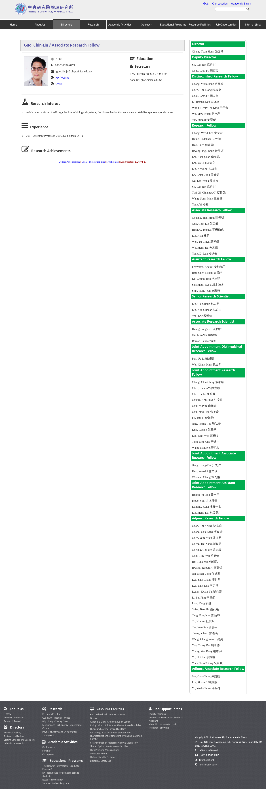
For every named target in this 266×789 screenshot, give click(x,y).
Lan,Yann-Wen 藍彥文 (205, 435)
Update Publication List (93, 161)
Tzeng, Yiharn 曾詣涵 (205, 633)
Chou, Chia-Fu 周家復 (205, 70)
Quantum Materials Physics (56, 718)
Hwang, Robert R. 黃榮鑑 (207, 567)
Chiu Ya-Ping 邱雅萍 (204, 405)
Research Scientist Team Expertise (107, 714)
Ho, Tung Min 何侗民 (205, 561)
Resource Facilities (200, 24)
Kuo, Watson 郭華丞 (204, 429)
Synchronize (112, 161)
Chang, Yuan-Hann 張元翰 (207, 51)
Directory (66, 24)
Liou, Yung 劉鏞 (201, 603)
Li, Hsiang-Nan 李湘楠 (205, 101)
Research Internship (52, 779)
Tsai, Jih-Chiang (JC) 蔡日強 (209, 192)
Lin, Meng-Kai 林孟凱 (205, 512)
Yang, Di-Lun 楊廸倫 (204, 253)
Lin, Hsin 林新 (200, 235)
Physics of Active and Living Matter (59, 732)
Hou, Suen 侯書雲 (203, 144)
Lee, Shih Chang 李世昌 (206, 579)
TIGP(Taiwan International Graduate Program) (60, 768)
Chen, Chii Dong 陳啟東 (206, 89)
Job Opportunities (226, 24)
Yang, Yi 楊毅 (200, 204)
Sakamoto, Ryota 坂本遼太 (208, 284)
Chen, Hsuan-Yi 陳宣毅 (206, 388)
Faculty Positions (157, 714)
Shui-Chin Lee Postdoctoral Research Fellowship (162, 726)
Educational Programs (173, 24)
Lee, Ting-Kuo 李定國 (205, 585)
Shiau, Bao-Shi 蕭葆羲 (205, 609)
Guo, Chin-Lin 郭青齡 (205, 223)
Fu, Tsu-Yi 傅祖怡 (203, 417)
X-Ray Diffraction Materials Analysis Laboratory (114, 743)
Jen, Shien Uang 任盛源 (206, 573)
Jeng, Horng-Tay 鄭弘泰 (206, 423)
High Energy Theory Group (55, 721)
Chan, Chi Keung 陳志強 (207, 525)
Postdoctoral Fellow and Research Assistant (166, 719)
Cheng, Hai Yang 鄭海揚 (206, 543)
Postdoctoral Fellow (14, 736)
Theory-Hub (48, 735)
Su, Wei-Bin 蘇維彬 (204, 64)
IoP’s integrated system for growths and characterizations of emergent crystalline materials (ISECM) (116, 736)
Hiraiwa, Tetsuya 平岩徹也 (208, 229)
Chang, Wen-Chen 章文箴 (207, 133)
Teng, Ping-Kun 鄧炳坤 (206, 615)
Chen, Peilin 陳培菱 (204, 394)
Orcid (59, 83)
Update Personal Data (69, 161)
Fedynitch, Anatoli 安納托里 (208, 266)
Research (93, 24)
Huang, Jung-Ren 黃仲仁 (207, 329)
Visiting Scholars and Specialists (19, 740)
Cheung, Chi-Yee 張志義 (206, 549)
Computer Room (98, 753)
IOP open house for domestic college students (60, 775)
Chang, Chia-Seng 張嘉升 (207, 531)
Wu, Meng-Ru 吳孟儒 (205, 247)
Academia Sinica (241, 3)
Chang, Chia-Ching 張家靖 (208, 382)
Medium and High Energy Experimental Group (62, 727)
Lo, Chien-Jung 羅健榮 (205, 174)
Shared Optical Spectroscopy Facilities (109, 746)
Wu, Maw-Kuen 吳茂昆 (206, 113)
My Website (62, 77)
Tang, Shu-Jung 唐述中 (205, 441)
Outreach (146, 24)
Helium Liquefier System (102, 757)
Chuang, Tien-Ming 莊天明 (208, 217)
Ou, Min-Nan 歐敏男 (204, 335)
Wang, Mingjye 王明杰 (205, 447)
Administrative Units (14, 743)
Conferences (48, 747)
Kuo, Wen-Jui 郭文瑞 (204, 471)
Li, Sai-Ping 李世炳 (203, 597)
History (7, 714)
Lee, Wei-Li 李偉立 (203, 162)
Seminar (46, 751)
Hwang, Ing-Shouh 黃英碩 (207, 150)
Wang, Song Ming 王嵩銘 (207, 198)
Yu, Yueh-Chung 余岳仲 (206, 688)
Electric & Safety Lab (100, 761)
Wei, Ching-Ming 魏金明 (206, 364)
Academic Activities (119, 24)
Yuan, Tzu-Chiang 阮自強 (207, 663)
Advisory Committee (14, 717)
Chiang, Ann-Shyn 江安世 (207, 399)
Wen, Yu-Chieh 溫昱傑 (205, 241)
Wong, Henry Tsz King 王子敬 (210, 107)
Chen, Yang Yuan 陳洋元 (206, 537)
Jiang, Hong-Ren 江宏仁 (206, 465)
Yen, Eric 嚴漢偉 (202, 315)
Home (13, 24)
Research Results (51, 714)
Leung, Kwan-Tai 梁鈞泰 (207, 591)
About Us (40, 24)
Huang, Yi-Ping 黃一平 (205, 494)
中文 (206, 3)
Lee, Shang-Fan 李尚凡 (206, 156)
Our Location (219, 3)
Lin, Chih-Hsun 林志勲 (205, 303)
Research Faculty (12, 732)
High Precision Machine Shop (104, 750)
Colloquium (48, 754)
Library (93, 718)
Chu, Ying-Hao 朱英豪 (205, 411)
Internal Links (253, 24)
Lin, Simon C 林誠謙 (204, 682)
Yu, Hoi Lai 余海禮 (203, 657)
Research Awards (12, 721)
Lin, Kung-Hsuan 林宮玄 (207, 309)
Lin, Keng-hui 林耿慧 (205, 168)
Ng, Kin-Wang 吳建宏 (205, 180)
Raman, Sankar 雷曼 (204, 341)
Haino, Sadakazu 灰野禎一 (208, 138)
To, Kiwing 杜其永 (203, 621)
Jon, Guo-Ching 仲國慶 (206, 676)
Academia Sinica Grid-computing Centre (110, 722)
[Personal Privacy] (208, 764)
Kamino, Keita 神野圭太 (206, 506)
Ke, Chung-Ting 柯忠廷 (206, 278)
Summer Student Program (55, 783)
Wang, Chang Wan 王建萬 (207, 639)
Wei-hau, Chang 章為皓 (206, 477)
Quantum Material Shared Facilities (108, 729)
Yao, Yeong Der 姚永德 (206, 645)
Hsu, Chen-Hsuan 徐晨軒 (207, 272)
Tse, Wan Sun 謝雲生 (204, 627)
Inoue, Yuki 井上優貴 (205, 500)
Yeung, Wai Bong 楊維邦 (207, 651)
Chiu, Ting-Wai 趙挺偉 (205, 555)
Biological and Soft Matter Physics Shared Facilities (115, 725)
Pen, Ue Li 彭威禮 (203, 358)
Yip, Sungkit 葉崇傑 (204, 119)
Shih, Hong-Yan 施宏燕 (206, 290)
